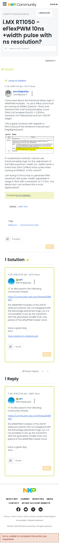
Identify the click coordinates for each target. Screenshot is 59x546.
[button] (32, 93)
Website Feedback (35, 520)
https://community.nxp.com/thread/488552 (29, 298)
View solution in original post (23, 336)
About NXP (12, 499)
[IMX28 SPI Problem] (47, 371)
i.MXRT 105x (23, 207)
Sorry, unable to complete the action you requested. (24, 538)
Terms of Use (16, 516)
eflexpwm (12, 225)
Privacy (7, 516)
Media (50, 499)
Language (44, 13)
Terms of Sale (29, 516)
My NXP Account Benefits (36, 503)
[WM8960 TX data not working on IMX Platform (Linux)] (42, 371)
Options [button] (49, 60)
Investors (38, 499)
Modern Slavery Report (45, 516)
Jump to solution (17, 80)
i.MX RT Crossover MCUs (16, 14)
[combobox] (29, 48)
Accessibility (21, 520)
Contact (14, 503)
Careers (25, 499)
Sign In (54, 4)
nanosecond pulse (29, 225)
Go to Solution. (23, 195)
